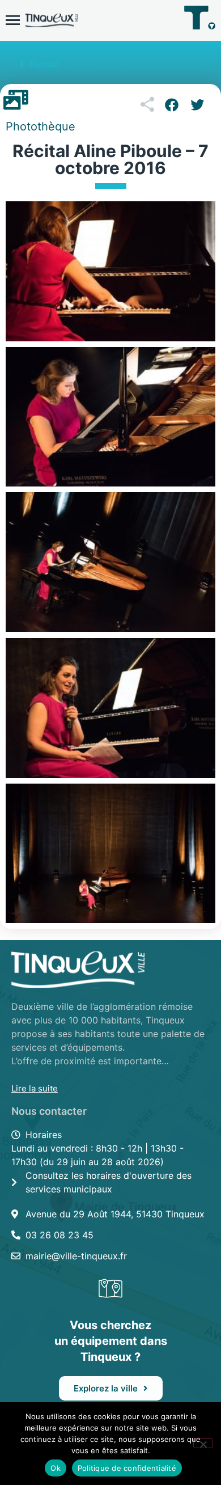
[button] (171, 105)
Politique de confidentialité (127, 1468)
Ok (55, 1468)
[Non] (202, 1443)
